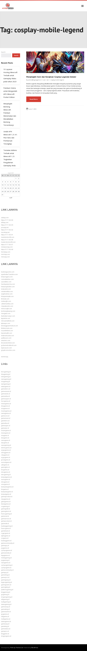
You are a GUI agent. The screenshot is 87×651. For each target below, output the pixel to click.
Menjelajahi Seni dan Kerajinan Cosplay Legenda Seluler (51, 76)
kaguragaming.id (6, 582)
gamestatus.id (5, 629)
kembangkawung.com (8, 311)
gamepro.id (5, 631)
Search (3, 52)
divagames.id (5, 406)
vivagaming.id (5, 381)
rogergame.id (5, 533)
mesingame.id (5, 433)
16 (18, 185)
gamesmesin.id (6, 391)
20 (10, 188)
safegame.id (5, 465)
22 (16, 188)
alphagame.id (5, 536)
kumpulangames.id (7, 487)
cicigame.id (4, 538)
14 (13, 185)
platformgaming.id (7, 590)
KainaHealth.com (6, 333)
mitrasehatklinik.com (7, 321)
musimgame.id (6, 430)
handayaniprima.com (8, 284)
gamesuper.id (5, 426)
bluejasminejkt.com (7, 296)
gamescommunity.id (7, 543)
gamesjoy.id (5, 545)
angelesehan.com (6, 294)
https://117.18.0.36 (7, 220)
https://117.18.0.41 (7, 235)
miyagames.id (5, 499)
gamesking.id (5, 609)
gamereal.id (5, 516)
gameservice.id (6, 519)
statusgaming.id (6, 604)
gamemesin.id (5, 418)
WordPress (34, 647)
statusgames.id (6, 621)
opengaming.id (6, 445)
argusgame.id (5, 457)
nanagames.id (5, 563)
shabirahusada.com (7, 336)
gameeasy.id (5, 624)
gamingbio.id (5, 467)
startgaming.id (5, 384)
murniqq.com (5, 254)
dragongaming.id (6, 597)
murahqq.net (5, 232)
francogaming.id (6, 514)
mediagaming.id (6, 558)
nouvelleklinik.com (7, 331)
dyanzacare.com (6, 348)
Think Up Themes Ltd (16, 647)
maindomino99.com (7, 237)
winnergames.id (6, 448)
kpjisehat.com (5, 318)
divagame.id (5, 438)
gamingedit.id (5, 509)
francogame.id (6, 528)
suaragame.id (5, 479)
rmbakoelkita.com (7, 291)
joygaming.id (5, 560)
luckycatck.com (6, 289)
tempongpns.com (7, 277)
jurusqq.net (4, 227)
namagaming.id (6, 379)
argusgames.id (6, 450)
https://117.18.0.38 (7, 240)
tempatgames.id (6, 477)
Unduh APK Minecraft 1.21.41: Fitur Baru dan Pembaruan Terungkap (10, 137)
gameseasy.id (5, 607)
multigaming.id (6, 602)
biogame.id (4, 489)
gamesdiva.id (5, 396)
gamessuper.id (6, 399)
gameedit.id (5, 523)
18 (5, 188)
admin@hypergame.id (34, 80)
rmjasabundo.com (7, 306)
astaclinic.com (5, 340)
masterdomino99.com (8, 242)
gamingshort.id (6, 511)
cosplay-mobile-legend (57, 80)
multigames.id (5, 619)
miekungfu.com (6, 301)
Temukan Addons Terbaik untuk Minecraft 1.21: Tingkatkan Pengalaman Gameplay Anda (10, 158)
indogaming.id (5, 377)
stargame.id (5, 443)
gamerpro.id (5, 577)
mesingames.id (6, 404)
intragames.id (5, 472)
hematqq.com (5, 252)
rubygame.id (5, 455)
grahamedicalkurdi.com (8, 345)
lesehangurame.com (7, 272)
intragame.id (5, 482)
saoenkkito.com (6, 282)
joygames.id (5, 548)
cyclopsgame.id (6, 568)
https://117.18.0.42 (7, 230)
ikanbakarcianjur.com (8, 316)
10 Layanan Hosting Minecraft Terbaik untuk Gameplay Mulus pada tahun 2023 (10, 75)
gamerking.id (5, 575)
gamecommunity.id (7, 570)
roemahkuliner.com (7, 279)
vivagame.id (5, 435)
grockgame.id (5, 460)
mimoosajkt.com (6, 309)
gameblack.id (5, 531)
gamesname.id (6, 612)
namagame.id (5, 440)
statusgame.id (5, 386)
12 (8, 185)
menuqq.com (5, 257)
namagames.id (6, 413)
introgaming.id (6, 475)
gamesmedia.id (6, 553)
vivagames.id (5, 408)
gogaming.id (5, 594)
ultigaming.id (5, 599)
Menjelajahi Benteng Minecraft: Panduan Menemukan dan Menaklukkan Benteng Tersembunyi (9, 114)
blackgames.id (5, 504)
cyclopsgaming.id (6, 565)
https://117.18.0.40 (7, 249)
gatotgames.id (5, 502)
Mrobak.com (5, 299)
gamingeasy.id (5, 580)
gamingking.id (5, 587)
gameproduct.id (6, 521)
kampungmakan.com (8, 287)
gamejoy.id (4, 572)
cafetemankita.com (7, 304)
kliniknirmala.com (6, 328)
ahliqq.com (4, 222)
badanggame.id (6, 541)
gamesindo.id (5, 394)
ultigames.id (5, 616)
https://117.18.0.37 (7, 245)
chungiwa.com (5, 313)
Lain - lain (46, 80)
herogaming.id (6, 372)
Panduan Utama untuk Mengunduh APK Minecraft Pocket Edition (10, 92)
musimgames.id (6, 411)
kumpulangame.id (7, 492)
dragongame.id (6, 636)
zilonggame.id (5, 453)
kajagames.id (5, 555)
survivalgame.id (6, 462)
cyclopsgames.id (6, 550)
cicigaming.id (5, 506)
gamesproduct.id (6, 497)
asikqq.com (5, 218)
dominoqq (4, 357)
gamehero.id (5, 421)
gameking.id (5, 626)
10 (2, 185)
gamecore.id (5, 416)
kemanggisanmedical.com (9, 326)
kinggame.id (5, 634)
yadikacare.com (6, 338)
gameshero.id (5, 389)
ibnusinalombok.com (8, 343)
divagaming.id (5, 374)
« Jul (10, 198)
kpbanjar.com (5, 323)
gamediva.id (5, 423)
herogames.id (5, 401)
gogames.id (5, 614)
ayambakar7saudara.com (9, 274)
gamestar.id (5, 428)
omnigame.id (5, 484)
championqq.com (7, 247)
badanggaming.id (6, 526)
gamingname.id (6, 585)
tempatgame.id (6, 494)
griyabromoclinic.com (8, 350)
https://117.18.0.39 (7, 225)
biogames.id (5, 470)
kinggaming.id (5, 592)
